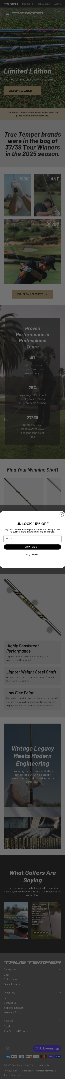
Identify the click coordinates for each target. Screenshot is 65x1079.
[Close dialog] (62, 514)
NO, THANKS (32, 555)
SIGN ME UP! (32, 547)
